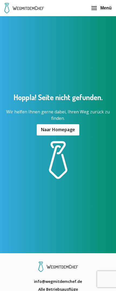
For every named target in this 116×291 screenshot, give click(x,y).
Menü (106, 8)
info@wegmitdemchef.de (58, 281)
